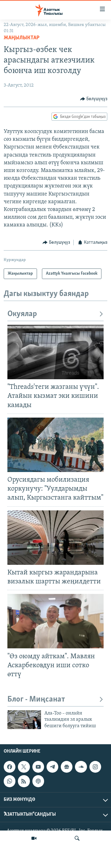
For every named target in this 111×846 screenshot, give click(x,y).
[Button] (94, 99)
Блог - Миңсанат (36, 699)
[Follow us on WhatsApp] (9, 781)
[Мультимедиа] (34, 838)
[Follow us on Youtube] (38, 767)
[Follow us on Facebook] (9, 767)
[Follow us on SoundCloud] (81, 767)
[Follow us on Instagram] (95, 767)
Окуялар (22, 314)
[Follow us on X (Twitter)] (24, 767)
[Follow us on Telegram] (52, 767)
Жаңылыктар (21, 38)
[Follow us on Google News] (66, 767)
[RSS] (24, 781)
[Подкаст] (38, 781)
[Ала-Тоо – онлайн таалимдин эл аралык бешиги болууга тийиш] (24, 719)
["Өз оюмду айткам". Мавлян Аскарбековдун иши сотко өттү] (55, 621)
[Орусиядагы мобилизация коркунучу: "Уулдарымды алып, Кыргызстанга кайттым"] (55, 445)
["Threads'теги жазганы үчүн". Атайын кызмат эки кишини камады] (55, 352)
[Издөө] (77, 838)
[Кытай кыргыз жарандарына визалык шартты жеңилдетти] (55, 537)
